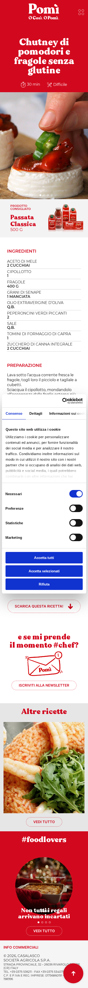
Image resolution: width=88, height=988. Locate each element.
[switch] (76, 508)
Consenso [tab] (13, 413)
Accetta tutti (44, 558)
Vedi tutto (44, 822)
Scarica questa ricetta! (39, 606)
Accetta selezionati (44, 571)
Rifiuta (44, 584)
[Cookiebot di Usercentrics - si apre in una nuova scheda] (63, 401)
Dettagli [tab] (35, 413)
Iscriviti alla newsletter (44, 685)
